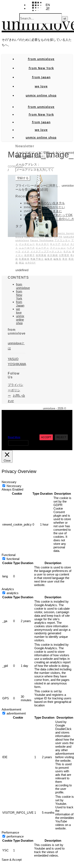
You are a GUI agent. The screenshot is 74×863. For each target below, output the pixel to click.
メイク (26, 251)
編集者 (49, 259)
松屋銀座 (24, 259)
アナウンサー (62, 240)
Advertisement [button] (11, 709)
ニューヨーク (27, 248)
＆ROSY (30, 262)
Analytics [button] (8, 589)
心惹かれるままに (49, 211)
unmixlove (22, 240)
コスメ (65, 244)
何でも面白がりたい (51, 207)
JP (48, 8)
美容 (65, 259)
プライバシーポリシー (15, 390)
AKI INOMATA (24, 233)
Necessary (14, 486)
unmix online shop (41, 95)
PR (60, 237)
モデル (67, 251)
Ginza (19, 237)
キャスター (42, 244)
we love (41, 86)
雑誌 (21, 262)
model (49, 237)
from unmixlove (41, 59)
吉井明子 (29, 255)
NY (56, 237)
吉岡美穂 (41, 255)
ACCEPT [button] (46, 437)
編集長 (57, 259)
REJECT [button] (61, 437)
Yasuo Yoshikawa (42, 240)
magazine (37, 237)
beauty (47, 233)
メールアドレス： (27, 164)
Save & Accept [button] (12, 859)
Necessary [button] (9, 482)
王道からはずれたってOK (55, 215)
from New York (41, 68)
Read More (14, 437)
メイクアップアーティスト (46, 251)
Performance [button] (10, 832)
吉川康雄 (52, 255)
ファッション (58, 248)
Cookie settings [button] (18, 442)
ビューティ (42, 248)
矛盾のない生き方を (51, 203)
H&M (27, 237)
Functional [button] (8, 555)
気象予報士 (37, 259)
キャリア (55, 244)
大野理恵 (64, 255)
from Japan (41, 77)
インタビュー (27, 244)
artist (38, 233)
